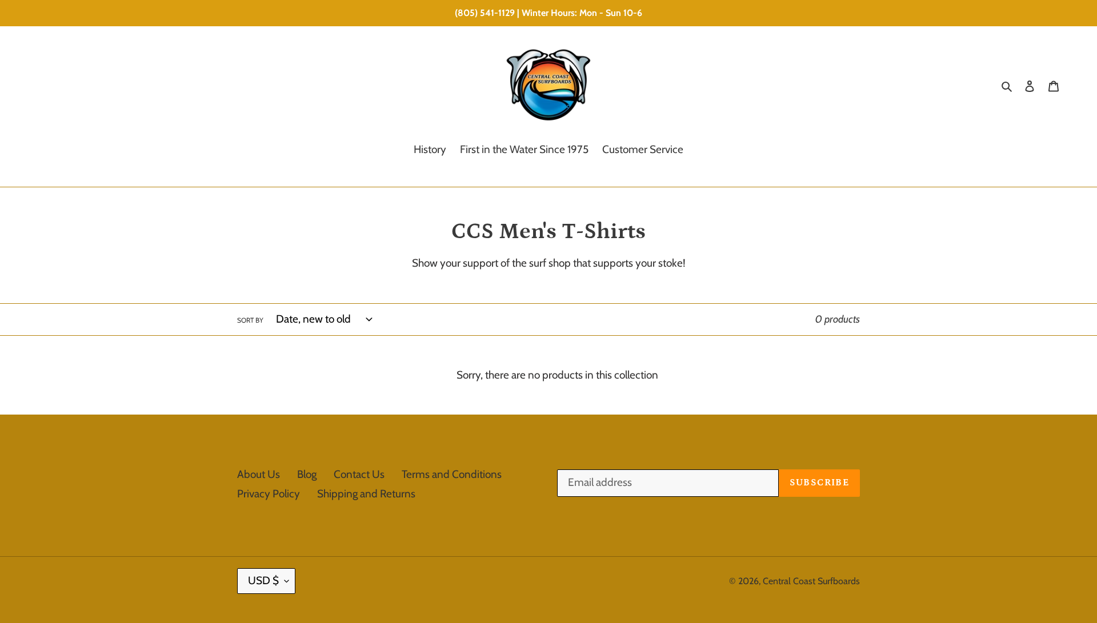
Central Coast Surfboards (811, 581)
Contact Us (359, 474)
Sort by (250, 320)
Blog (307, 474)
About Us (258, 474)
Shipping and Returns (366, 493)
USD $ (263, 580)
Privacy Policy (268, 493)
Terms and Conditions (452, 474)
